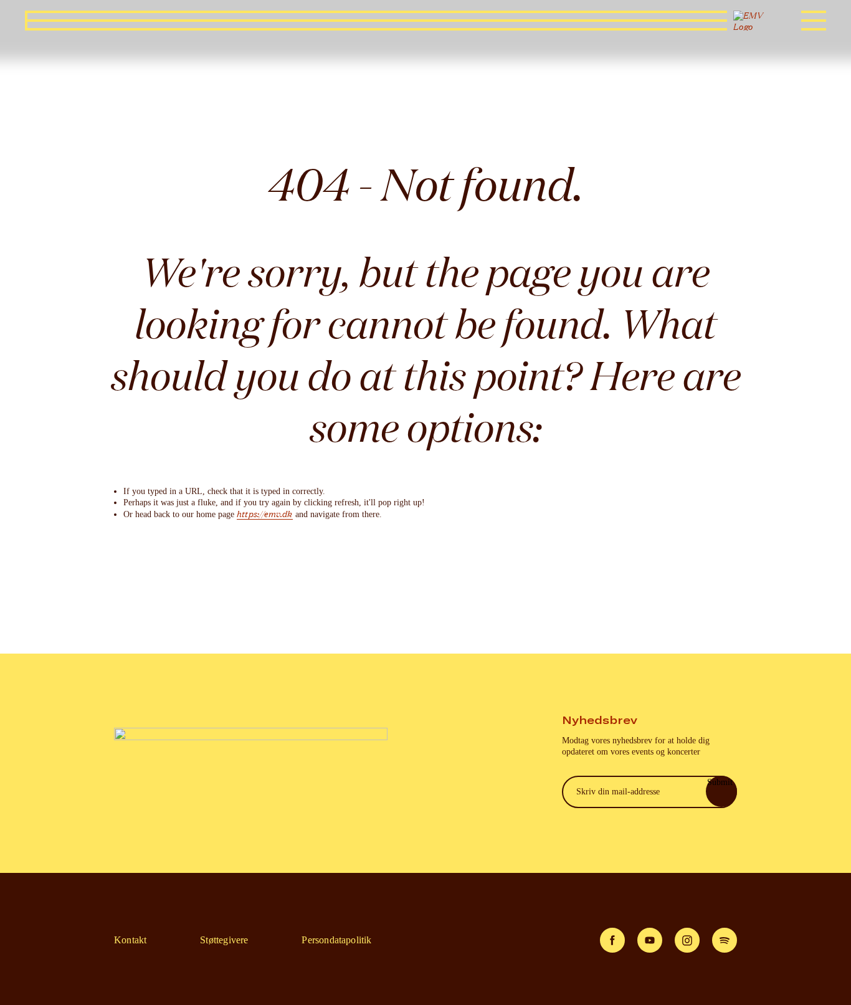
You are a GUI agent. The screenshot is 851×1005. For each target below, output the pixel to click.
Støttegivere (224, 940)
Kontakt (130, 940)
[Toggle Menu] (813, 21)
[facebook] (612, 940)
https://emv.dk (265, 514)
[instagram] (687, 940)
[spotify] (724, 940)
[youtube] (649, 940)
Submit (720, 782)
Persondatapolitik (336, 940)
